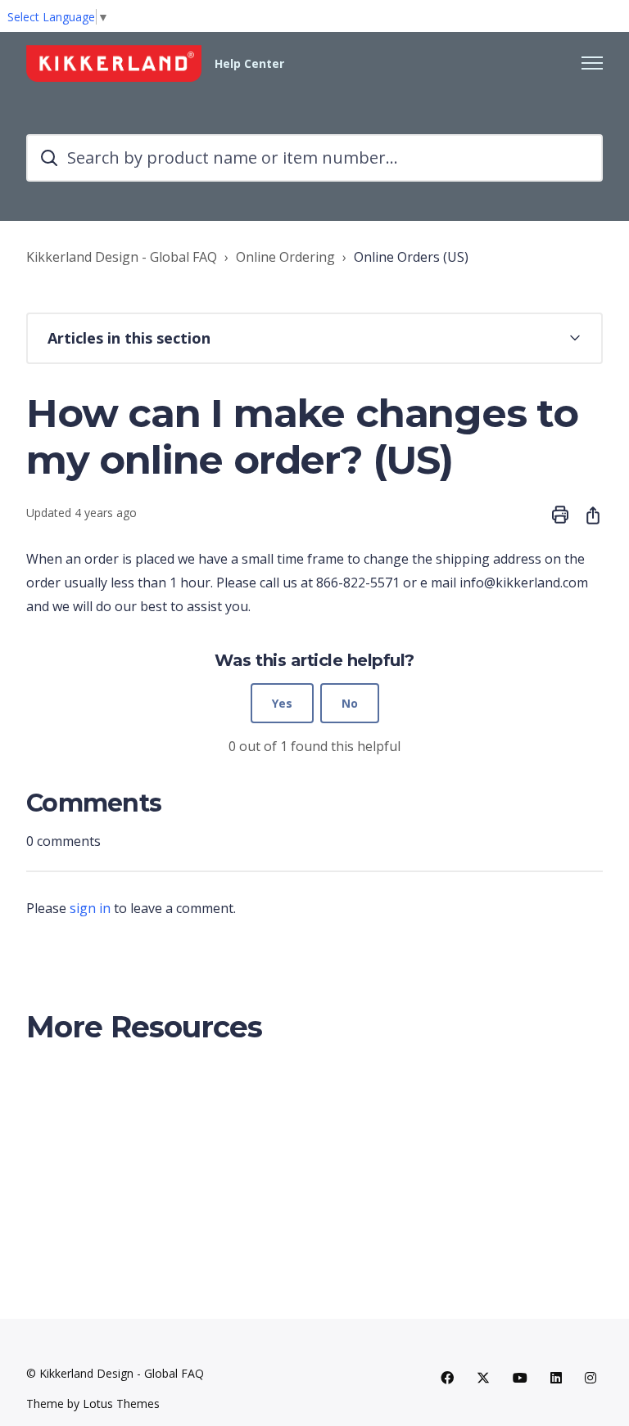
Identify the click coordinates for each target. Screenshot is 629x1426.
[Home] (113, 63)
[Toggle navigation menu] (592, 63)
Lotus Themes (121, 1403)
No (350, 703)
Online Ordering (285, 257)
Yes (282, 703)
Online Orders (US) (411, 257)
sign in (90, 908)
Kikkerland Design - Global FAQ (121, 257)
